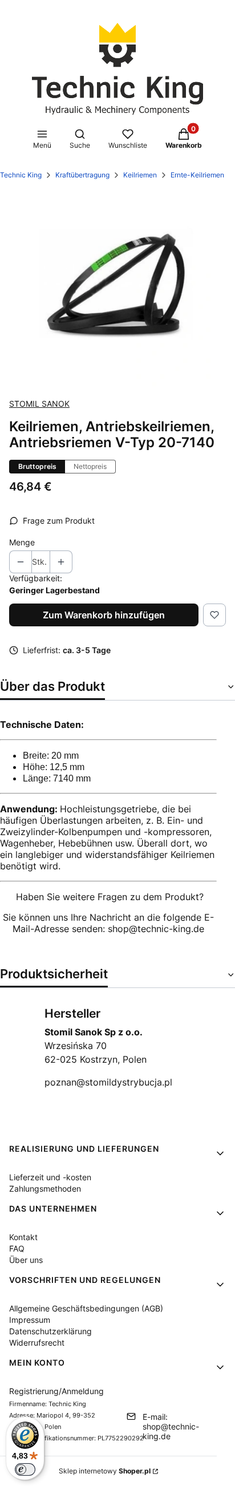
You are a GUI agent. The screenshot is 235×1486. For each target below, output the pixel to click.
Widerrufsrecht (36, 1342)
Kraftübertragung (82, 175)
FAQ (17, 1248)
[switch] (25, 1469)
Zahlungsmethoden (45, 1188)
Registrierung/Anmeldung (56, 1391)
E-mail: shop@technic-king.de (171, 1426)
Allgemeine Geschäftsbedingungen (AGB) (86, 1308)
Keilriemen (140, 175)
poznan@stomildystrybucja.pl (108, 1082)
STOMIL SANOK (39, 403)
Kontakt (23, 1237)
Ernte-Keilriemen (197, 175)
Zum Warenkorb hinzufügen (104, 615)
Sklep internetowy (105, 1471)
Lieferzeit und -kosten (50, 1177)
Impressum (29, 1320)
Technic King (21, 175)
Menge (22, 542)
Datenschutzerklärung (50, 1331)
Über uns (26, 1260)
